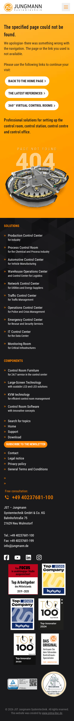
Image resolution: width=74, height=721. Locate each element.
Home (12, 426)
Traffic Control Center (22, 297)
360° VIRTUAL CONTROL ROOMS (30, 105)
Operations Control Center (26, 309)
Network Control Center (25, 285)
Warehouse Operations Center (27, 273)
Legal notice (16, 458)
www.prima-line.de (52, 713)
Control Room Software (23, 408)
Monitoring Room (22, 345)
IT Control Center (19, 333)
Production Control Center (25, 237)
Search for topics (19, 421)
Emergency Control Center (25, 321)
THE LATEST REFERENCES (25, 93)
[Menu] (66, 7)
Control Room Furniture (27, 372)
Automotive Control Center (25, 261)
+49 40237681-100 (22, 535)
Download (14, 437)
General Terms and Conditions (28, 469)
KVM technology (29, 396)
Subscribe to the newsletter (25, 444)
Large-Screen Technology (27, 384)
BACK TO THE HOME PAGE (25, 81)
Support (13, 432)
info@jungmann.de (16, 546)
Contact (13, 453)
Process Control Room (28, 249)
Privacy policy (17, 464)
